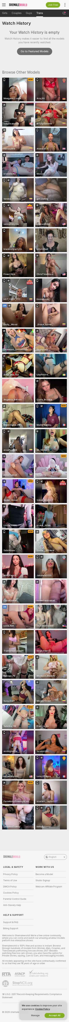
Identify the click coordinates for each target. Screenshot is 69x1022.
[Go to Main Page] (21, 4)
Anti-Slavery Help (12, 905)
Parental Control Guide (14, 899)
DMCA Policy (10, 886)
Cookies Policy (11, 893)
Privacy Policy (10, 874)
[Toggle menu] (4, 5)
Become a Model (44, 874)
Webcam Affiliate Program (49, 886)
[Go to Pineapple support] (6, 983)
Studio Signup (43, 880)
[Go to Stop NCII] (22, 983)
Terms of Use (10, 880)
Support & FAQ (10, 922)
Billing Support (10, 928)
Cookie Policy (42, 1009)
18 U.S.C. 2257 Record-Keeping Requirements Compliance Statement (32, 996)
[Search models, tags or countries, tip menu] (64, 13)
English (52, 857)
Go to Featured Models (34, 51)
